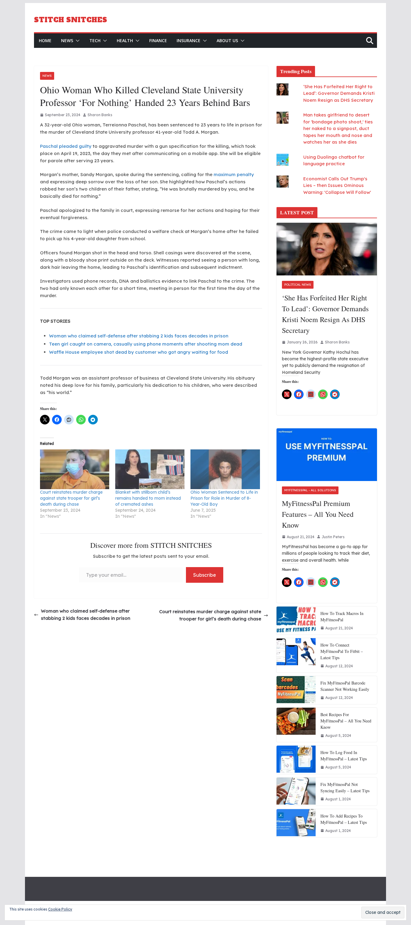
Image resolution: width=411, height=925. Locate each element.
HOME (45, 40)
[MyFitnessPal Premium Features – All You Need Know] (327, 454)
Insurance (188, 40)
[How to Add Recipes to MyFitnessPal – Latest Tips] (296, 823)
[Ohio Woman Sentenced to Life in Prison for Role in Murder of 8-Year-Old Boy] (225, 469)
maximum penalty (234, 174)
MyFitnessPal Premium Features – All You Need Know (318, 514)
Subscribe (204, 575)
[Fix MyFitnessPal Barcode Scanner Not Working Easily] (296, 690)
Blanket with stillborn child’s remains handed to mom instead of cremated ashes (148, 498)
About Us (227, 40)
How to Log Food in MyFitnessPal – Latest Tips (343, 756)
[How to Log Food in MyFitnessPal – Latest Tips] (296, 760)
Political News (297, 285)
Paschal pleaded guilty (65, 146)
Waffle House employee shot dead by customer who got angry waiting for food (138, 352)
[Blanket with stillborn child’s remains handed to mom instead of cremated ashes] (149, 469)
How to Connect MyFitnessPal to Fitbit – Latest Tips (341, 651)
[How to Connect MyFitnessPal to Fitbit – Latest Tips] (296, 655)
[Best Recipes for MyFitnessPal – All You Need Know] (296, 725)
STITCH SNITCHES (70, 19)
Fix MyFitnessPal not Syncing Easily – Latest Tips (344, 787)
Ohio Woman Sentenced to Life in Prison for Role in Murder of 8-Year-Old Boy (224, 498)
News (67, 40)
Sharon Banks (100, 115)
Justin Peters (333, 537)
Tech (94, 40)
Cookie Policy (60, 909)
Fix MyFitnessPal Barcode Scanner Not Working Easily (344, 686)
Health (125, 40)
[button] (76, 40)
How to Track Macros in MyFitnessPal (341, 616)
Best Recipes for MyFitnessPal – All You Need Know (345, 721)
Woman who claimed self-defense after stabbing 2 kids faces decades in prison (138, 336)
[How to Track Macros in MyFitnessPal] (296, 621)
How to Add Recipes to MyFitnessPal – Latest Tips (343, 819)
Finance (158, 40)
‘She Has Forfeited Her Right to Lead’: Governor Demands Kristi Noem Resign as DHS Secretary (339, 93)
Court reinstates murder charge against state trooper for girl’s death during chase (71, 498)
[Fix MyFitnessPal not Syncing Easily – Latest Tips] (296, 791)
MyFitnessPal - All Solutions (310, 490)
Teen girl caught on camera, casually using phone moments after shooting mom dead (145, 344)
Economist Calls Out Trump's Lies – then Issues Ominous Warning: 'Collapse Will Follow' (337, 185)
